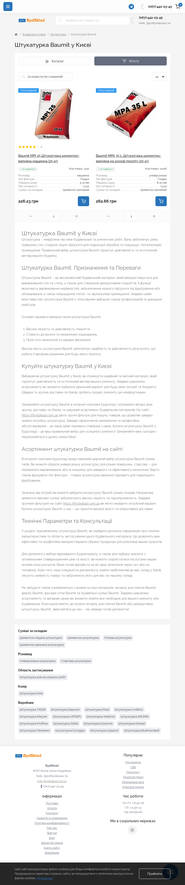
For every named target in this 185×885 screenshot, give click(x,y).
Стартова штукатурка (76, 661)
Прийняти (154, 874)
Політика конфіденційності (52, 823)
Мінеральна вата (133, 782)
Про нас (52, 828)
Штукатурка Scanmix (98, 723)
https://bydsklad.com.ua (40, 415)
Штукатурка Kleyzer (33, 716)
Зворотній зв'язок (52, 842)
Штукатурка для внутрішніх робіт (43, 677)
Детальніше (44, 878)
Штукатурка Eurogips (70, 730)
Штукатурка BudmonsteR (141, 730)
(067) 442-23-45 (160, 6)
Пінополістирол (133, 777)
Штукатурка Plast (97, 709)
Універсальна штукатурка (38, 661)
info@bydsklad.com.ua (52, 781)
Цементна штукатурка (83, 637)
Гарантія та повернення (52, 818)
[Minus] (31, 216)
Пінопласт (133, 772)
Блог (52, 838)
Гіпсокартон (133, 762)
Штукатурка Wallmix (100, 716)
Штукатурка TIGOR (33, 709)
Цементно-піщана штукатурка (41, 637)
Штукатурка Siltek (65, 723)
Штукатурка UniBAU (129, 709)
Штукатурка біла (31, 693)
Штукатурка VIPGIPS (67, 716)
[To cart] (83, 201)
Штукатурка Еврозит (65, 709)
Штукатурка (58, 34)
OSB (133, 767)
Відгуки (52, 833)
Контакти (52, 813)
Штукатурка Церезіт (104, 730)
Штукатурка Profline (34, 723)
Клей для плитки (133, 787)
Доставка (52, 803)
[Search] (60, 20)
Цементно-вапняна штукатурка (42, 644)
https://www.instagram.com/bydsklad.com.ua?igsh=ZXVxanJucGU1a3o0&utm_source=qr (132, 830)
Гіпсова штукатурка (118, 637)
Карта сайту (52, 847)
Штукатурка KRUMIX (134, 716)
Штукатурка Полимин (35, 730)
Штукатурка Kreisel (131, 723)
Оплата (52, 808)
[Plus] (76, 216)
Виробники (52, 852)
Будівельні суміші (34, 34)
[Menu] (7, 6)
